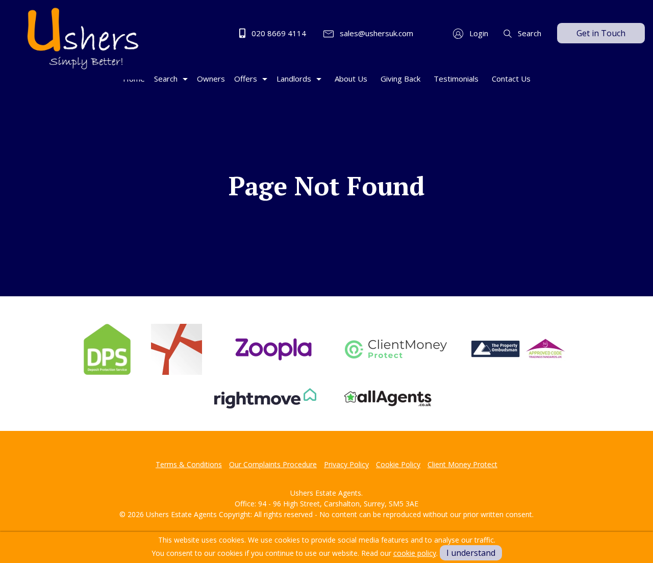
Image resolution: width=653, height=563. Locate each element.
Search (528, 33)
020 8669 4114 (277, 33)
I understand (470, 552)
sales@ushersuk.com (375, 33)
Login (477, 33)
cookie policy (414, 553)
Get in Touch (600, 33)
